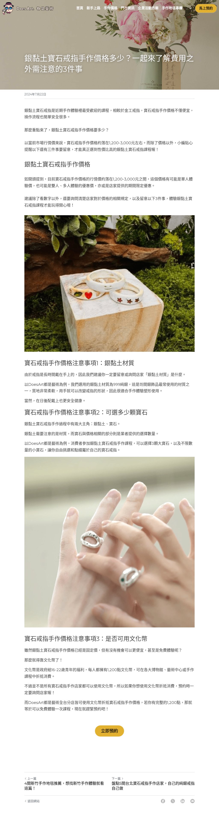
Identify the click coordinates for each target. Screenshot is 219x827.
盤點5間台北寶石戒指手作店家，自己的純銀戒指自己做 (153, 786)
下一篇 (116, 778)
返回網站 (34, 801)
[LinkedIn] (183, 801)
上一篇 (31, 778)
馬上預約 (206, 8)
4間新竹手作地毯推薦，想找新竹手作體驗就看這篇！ (64, 786)
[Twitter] (173, 801)
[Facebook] (163, 801)
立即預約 (109, 731)
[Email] (192, 801)
